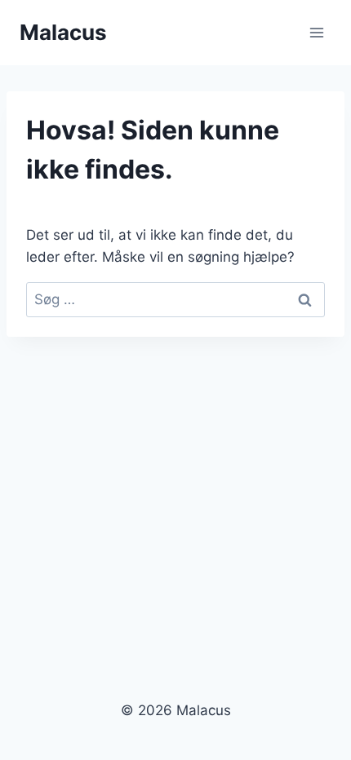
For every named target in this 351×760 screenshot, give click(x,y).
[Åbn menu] (316, 32)
